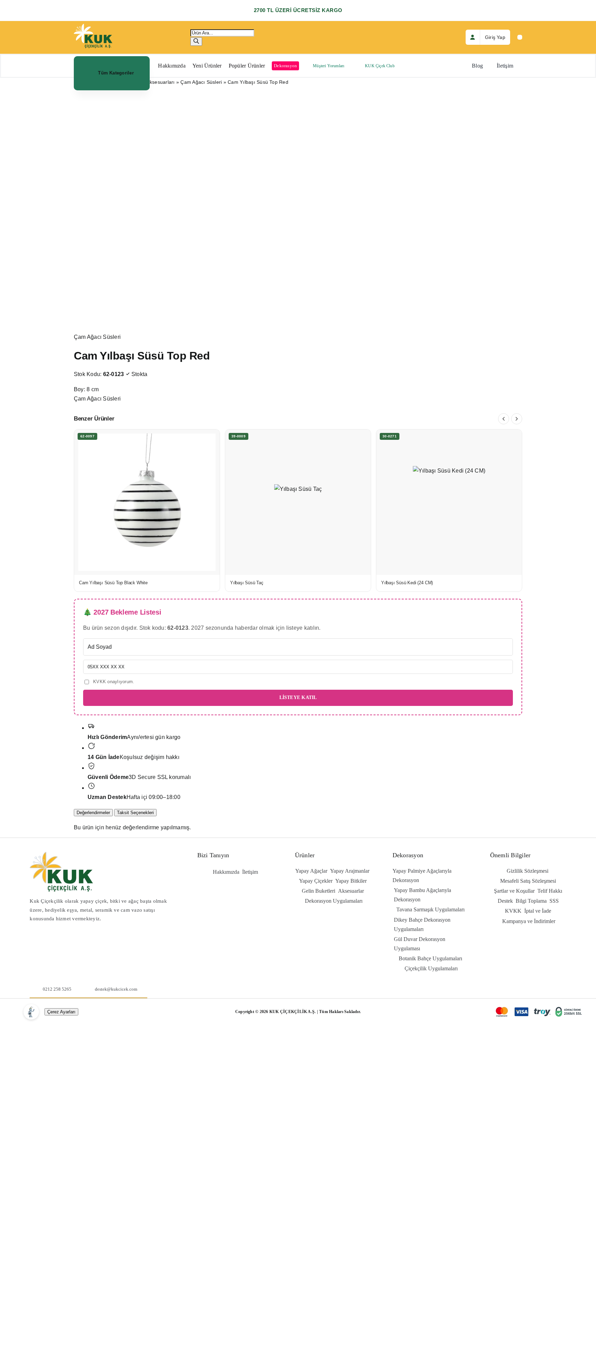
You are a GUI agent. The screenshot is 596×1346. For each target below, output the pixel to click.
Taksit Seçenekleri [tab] (135, 812)
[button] (112, 73)
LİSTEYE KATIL (298, 697)
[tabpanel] (298, 827)
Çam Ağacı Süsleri (201, 82)
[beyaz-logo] (93, 26)
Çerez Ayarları (61, 1011)
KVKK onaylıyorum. (113, 681)
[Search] (196, 41)
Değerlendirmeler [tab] (93, 812)
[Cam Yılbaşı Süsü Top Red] (298, 211)
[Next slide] (516, 418)
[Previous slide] (503, 418)
